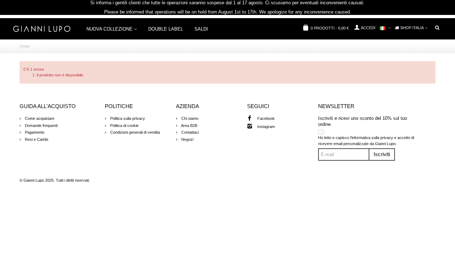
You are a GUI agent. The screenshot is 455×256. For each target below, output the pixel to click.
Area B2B (188, 125)
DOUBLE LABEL (165, 29)
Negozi (186, 139)
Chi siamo (189, 118)
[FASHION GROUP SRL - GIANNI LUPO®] (41, 28)
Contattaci (189, 132)
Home (25, 46)
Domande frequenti (41, 125)
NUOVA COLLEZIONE (109, 29)
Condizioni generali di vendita (134, 132)
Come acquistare (39, 118)
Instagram (266, 126)
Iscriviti (382, 154)
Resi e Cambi (36, 139)
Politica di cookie (124, 125)
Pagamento (34, 132)
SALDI (201, 29)
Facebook (266, 118)
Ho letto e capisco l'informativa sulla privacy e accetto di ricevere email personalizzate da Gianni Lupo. (366, 140)
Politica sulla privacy (127, 118)
